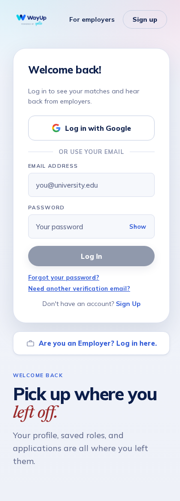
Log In (91, 256)
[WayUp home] (31, 19)
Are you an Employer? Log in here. (98, 343)
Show (137, 226)
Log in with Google (98, 128)
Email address (53, 166)
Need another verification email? (79, 288)
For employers (91, 19)
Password (46, 207)
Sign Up (128, 303)
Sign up (144, 19)
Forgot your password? (63, 277)
